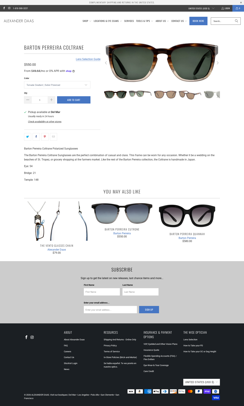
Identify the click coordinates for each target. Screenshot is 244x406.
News (66, 369)
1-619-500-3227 (20, 8)
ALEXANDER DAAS (40, 395)
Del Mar (72, 395)
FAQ (66, 345)
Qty (25, 93)
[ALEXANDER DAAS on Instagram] (9, 8)
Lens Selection (190, 339)
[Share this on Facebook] (36, 137)
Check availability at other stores (44, 121)
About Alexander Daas (74, 339)
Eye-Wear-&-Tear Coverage (156, 365)
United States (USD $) (199, 8)
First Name (89, 285)
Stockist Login (70, 363)
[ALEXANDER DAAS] (18, 21)
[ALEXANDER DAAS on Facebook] (3, 8)
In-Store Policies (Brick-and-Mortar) (120, 357)
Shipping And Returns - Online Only (120, 339)
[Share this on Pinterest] (44, 137)
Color (26, 78)
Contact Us (69, 357)
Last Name (127, 285)
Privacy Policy (110, 345)
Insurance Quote (151, 350)
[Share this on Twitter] (27, 137)
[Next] (217, 62)
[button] (87, 21)
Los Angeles (83, 395)
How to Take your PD (193, 345)
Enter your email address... (97, 302)
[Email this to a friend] (53, 137)
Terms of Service (112, 351)
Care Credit (149, 371)
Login (227, 8)
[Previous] (106, 62)
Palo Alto (95, 395)
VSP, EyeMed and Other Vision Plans (160, 344)
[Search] (236, 21)
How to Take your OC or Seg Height (199, 351)
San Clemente (107, 395)
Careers (67, 351)
